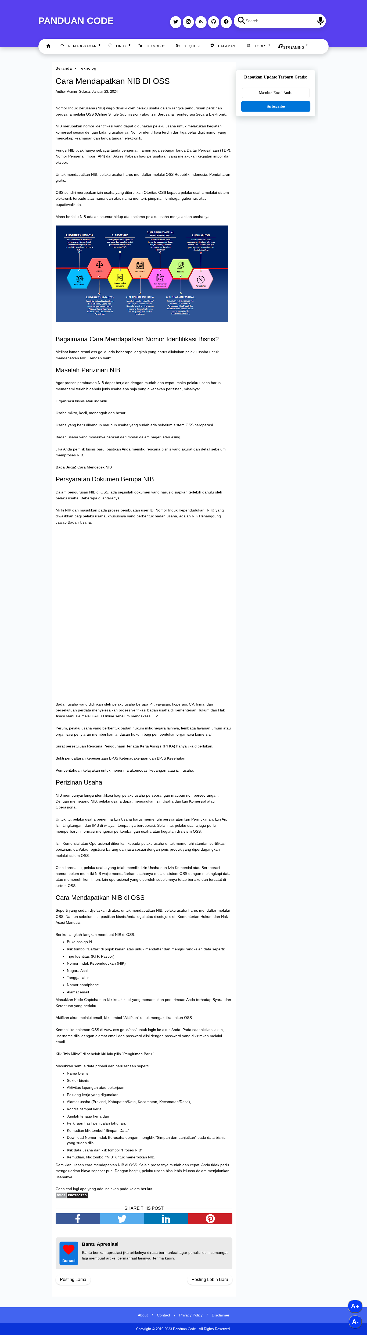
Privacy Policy (191, 1315)
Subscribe (276, 106)
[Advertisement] (275, 205)
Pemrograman (82, 46)
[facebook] (226, 22)
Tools (261, 46)
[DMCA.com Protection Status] (72, 1197)
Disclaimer (220, 1315)
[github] (213, 22)
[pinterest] (210, 1218)
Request (192, 46)
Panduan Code (76, 20)
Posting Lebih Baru (210, 1279)
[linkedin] (166, 1218)
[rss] (201, 22)
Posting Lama (73, 1279)
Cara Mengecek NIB (94, 467)
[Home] (48, 46)
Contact (163, 1315)
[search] (241, 20)
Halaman (227, 46)
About (143, 1315)
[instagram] (188, 22)
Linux (121, 46)
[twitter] (175, 22)
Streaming (293, 47)
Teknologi (156, 46)
